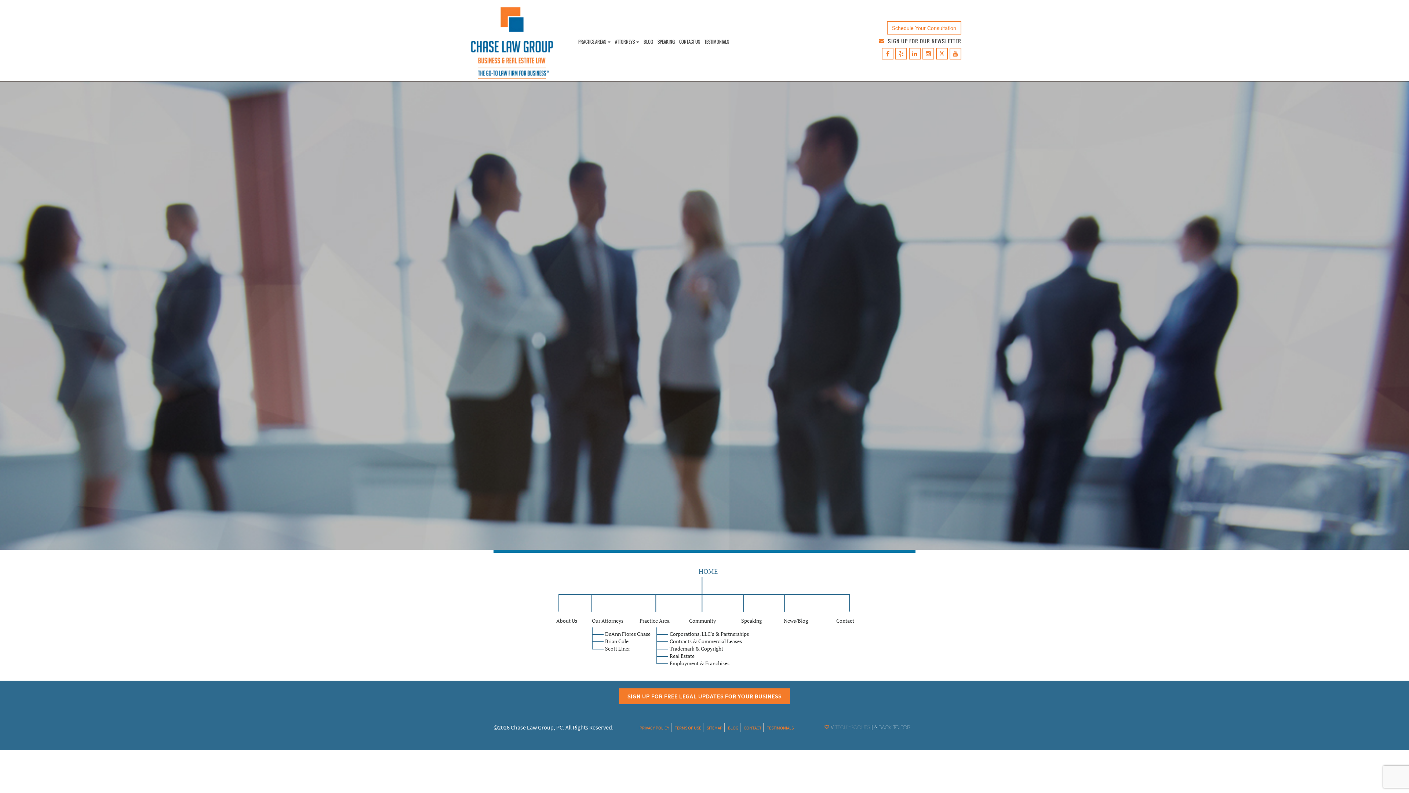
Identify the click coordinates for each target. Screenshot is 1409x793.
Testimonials (716, 42)
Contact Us (689, 42)
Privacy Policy (654, 728)
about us (566, 621)
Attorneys (625, 42)
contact (845, 621)
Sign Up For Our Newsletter (924, 41)
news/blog (796, 621)
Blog (648, 42)
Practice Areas (592, 42)
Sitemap (714, 728)
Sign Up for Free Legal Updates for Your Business (704, 696)
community (702, 621)
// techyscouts (849, 728)
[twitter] (941, 54)
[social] (887, 54)
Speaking (666, 42)
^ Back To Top (892, 728)
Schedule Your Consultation (924, 28)
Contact (752, 728)
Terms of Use (688, 728)
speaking (751, 621)
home (708, 571)
